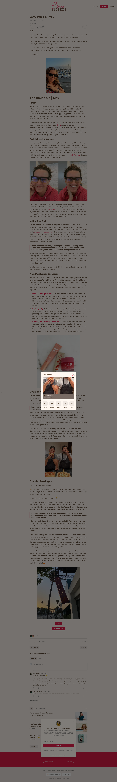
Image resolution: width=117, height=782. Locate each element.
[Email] (58, 403)
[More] (71, 403)
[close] (74, 374)
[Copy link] (45, 403)
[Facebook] (51, 403)
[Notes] (65, 403)
